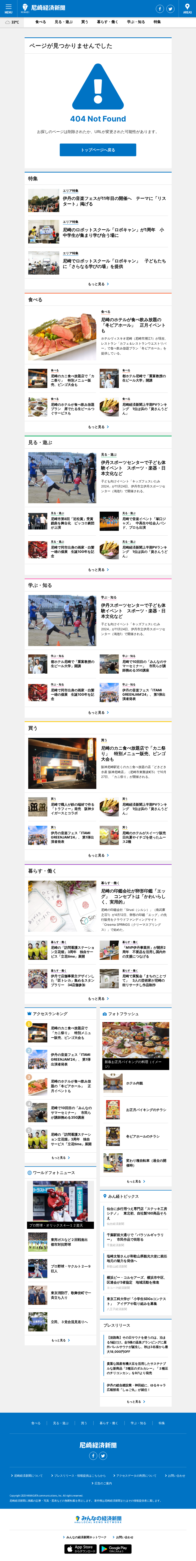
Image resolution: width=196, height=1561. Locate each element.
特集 (157, 21)
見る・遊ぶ (64, 21)
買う (84, 21)
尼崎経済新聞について (28, 1475)
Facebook (160, 9)
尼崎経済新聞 (43, 8)
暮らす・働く (108, 21)
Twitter (170, 9)
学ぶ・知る (136, 21)
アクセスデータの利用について (136, 1475)
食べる (40, 21)
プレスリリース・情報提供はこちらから (80, 1475)
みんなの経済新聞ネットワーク (98, 1519)
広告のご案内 (103, 1483)
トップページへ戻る (98, 149)
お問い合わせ (176, 1475)
